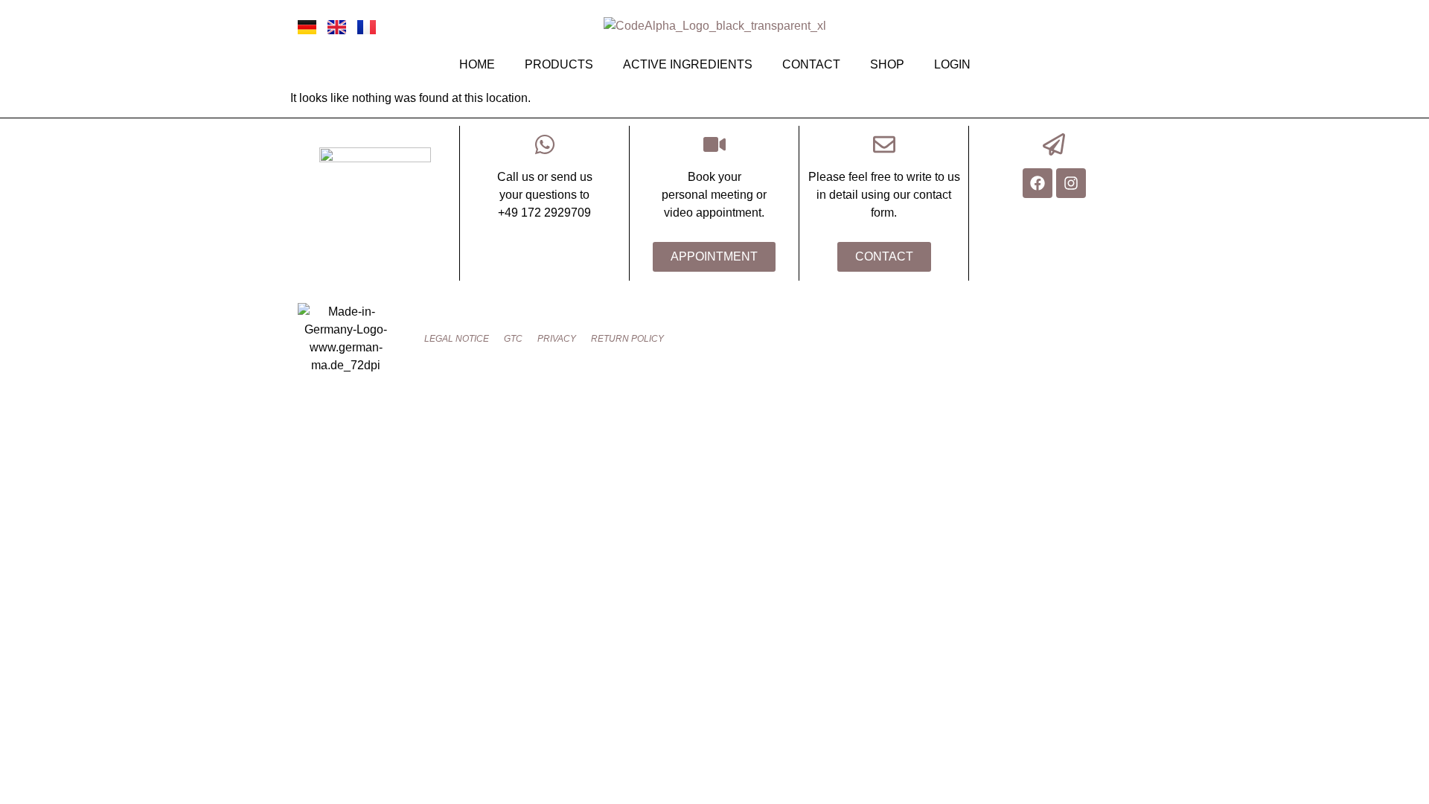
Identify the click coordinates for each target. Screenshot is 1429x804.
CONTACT (811, 64)
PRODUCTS (559, 64)
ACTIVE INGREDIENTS (687, 64)
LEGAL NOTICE (456, 339)
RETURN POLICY (627, 339)
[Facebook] (1037, 183)
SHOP (887, 64)
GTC (513, 339)
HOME (477, 64)
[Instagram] (1071, 183)
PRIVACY (556, 339)
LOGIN (952, 64)
